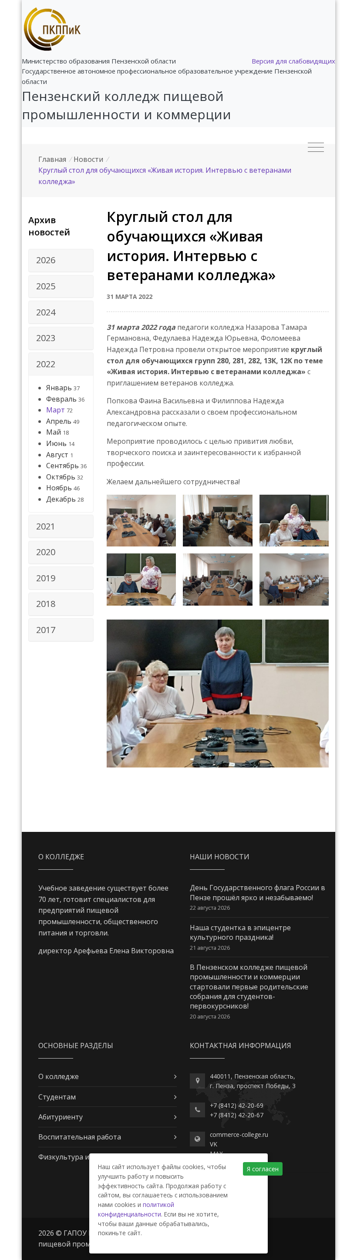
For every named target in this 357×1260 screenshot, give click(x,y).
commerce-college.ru (239, 1134)
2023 (45, 338)
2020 (45, 552)
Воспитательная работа (79, 1137)
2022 (45, 364)
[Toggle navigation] (315, 147)
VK (213, 1144)
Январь (59, 387)
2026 (45, 260)
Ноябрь (59, 488)
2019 (45, 578)
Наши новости (219, 856)
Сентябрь (62, 465)
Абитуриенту (60, 1117)
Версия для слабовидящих (293, 61)
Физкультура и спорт (74, 1157)
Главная (52, 159)
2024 (45, 312)
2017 (45, 630)
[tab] (61, 260)
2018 (45, 604)
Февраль (61, 399)
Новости (88, 159)
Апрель (58, 421)
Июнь (56, 443)
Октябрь (60, 477)
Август (57, 454)
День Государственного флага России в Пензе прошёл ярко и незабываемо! (257, 892)
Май (53, 432)
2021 (45, 526)
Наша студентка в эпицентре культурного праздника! (240, 932)
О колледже (58, 1076)
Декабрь (61, 499)
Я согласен (263, 1169)
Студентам (57, 1097)
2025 (45, 286)
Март (55, 410)
